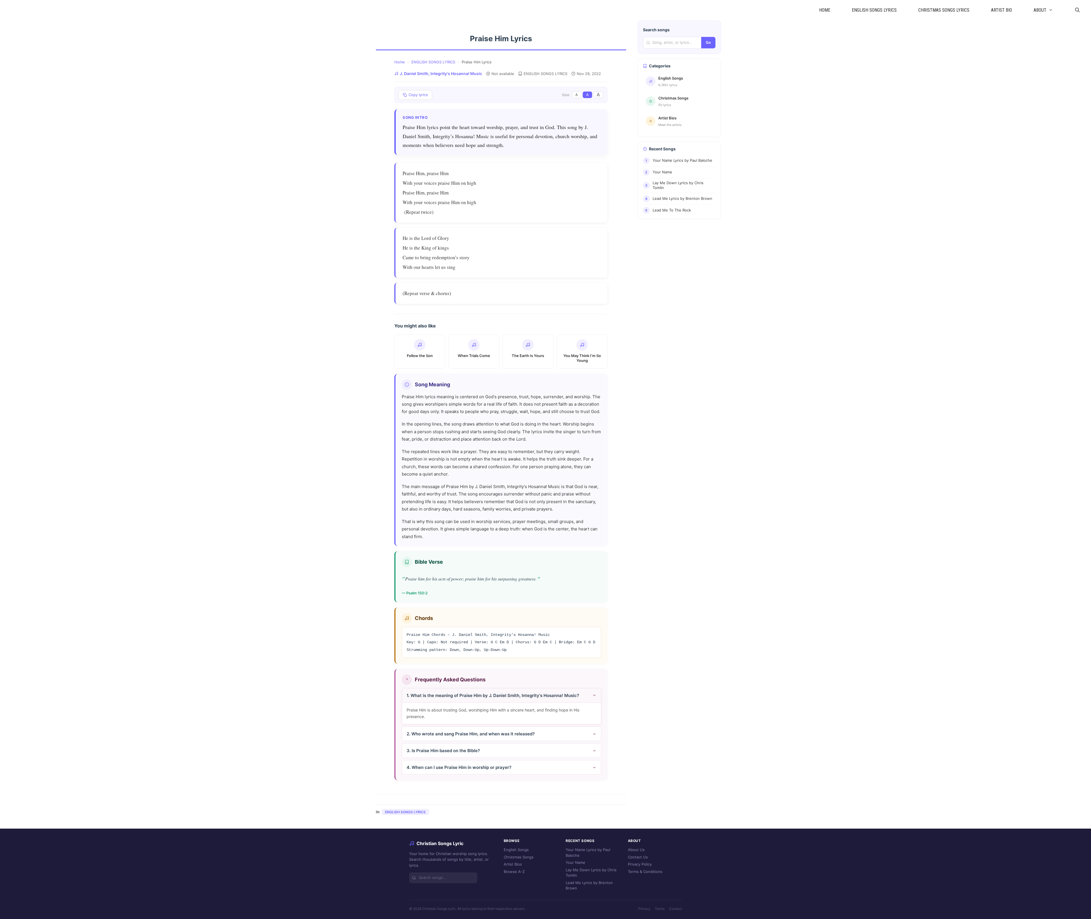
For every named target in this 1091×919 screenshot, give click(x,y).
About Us (636, 849)
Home (399, 62)
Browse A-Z (514, 871)
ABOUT (1040, 10)
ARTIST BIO (1001, 10)
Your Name (575, 862)
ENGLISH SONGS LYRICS (874, 10)
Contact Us (638, 857)
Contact (675, 908)
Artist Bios (513, 864)
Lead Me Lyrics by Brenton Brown (589, 885)
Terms (660, 908)
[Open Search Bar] (1077, 10)
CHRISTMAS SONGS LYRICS (943, 10)
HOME (824, 10)
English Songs (516, 849)
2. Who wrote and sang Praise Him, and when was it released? (471, 734)
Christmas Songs (519, 857)
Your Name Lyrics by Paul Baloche (588, 852)
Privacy (644, 908)
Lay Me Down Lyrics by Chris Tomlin (591, 873)
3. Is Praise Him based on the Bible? (443, 750)
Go (708, 42)
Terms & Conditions (645, 871)
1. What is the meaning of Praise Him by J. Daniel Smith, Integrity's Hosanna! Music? (493, 695)
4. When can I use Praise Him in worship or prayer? (459, 767)
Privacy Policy (640, 864)
